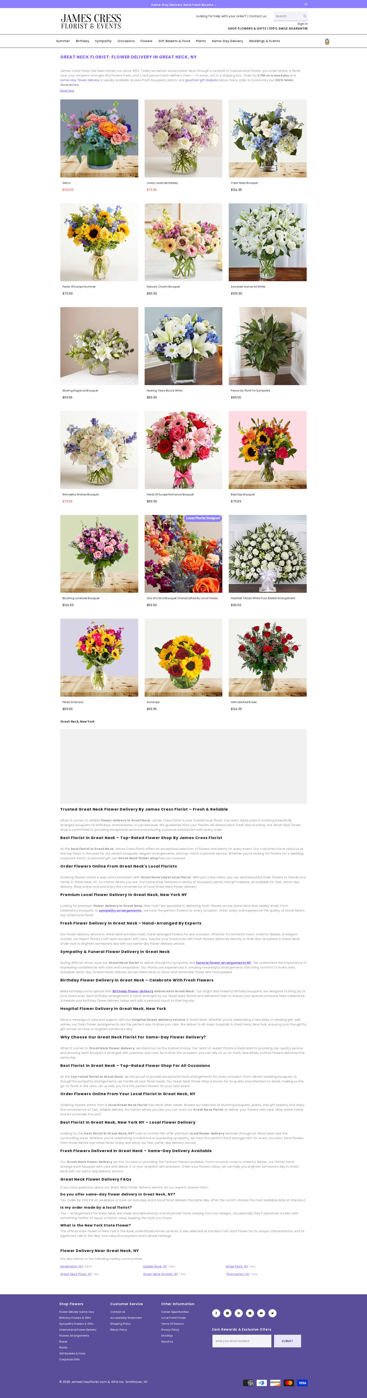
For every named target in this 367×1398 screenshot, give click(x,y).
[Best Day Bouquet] (268, 450)
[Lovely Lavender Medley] (184, 138)
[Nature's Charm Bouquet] (184, 242)
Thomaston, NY (238, 1274)
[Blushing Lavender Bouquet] (99, 554)
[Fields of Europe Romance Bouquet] (184, 450)
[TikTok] (250, 1313)
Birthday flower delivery (133, 991)
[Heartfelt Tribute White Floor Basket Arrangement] (268, 554)
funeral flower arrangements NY (223, 963)
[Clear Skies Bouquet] (268, 138)
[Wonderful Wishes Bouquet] (99, 450)
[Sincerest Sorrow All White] (268, 242)
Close (306, 4)
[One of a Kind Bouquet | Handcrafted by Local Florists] (184, 554)
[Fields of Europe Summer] (99, 242)
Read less (67, 91)
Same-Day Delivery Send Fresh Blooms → (184, 5)
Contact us (257, 16)
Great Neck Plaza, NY (76, 1274)
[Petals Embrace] (99, 658)
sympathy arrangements (120, 910)
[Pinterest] (239, 1313)
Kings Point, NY (237, 1266)
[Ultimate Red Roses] (268, 658)
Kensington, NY (71, 1266)
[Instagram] (227, 1313)
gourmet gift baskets (201, 80)
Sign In (303, 24)
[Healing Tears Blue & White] (184, 346)
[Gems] (99, 138)
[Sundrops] (184, 658)
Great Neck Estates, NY (160, 1274)
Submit (287, 1341)
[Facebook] (216, 1313)
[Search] (291, 16)
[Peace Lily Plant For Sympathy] (268, 346)
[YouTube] (261, 1313)
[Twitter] (272, 1313)
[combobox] (287, 16)
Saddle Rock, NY (155, 1266)
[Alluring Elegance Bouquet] (99, 346)
